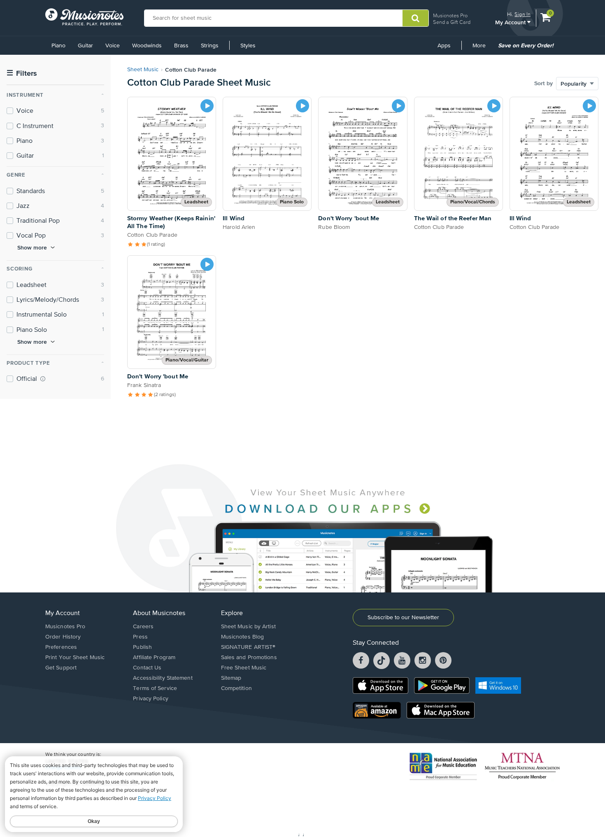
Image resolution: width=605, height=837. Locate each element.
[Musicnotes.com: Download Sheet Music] (84, 17)
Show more (32, 247)
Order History (63, 637)
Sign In (522, 14)
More (482, 48)
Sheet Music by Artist (248, 626)
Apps (444, 46)
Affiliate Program (154, 657)
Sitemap (231, 678)
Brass (181, 46)
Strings (210, 46)
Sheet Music (142, 69)
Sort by (543, 83)
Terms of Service (155, 688)
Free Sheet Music (244, 668)
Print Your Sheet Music (75, 657)
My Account (511, 22)
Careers (143, 626)
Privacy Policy (150, 699)
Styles (248, 46)
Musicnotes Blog (242, 637)
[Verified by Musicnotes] (42, 378)
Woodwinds (147, 46)
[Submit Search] (415, 18)
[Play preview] (207, 105)
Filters (22, 73)
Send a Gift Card (451, 22)
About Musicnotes (159, 613)
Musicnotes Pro (450, 15)
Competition (236, 688)
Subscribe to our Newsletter (403, 617)
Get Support (61, 668)
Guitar (85, 46)
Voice (112, 46)
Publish (142, 647)
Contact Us (147, 668)
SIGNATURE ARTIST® (248, 647)
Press (140, 637)
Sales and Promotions (249, 657)
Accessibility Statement (162, 678)
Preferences (61, 647)
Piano (58, 46)
